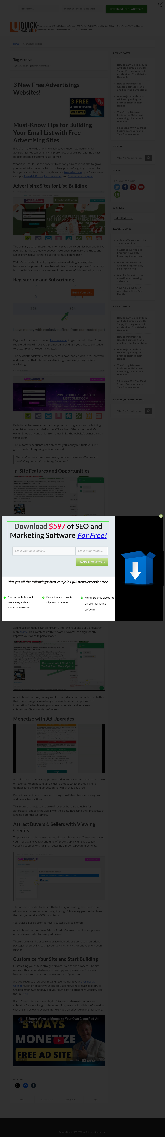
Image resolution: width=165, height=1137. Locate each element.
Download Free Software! (92, 561)
